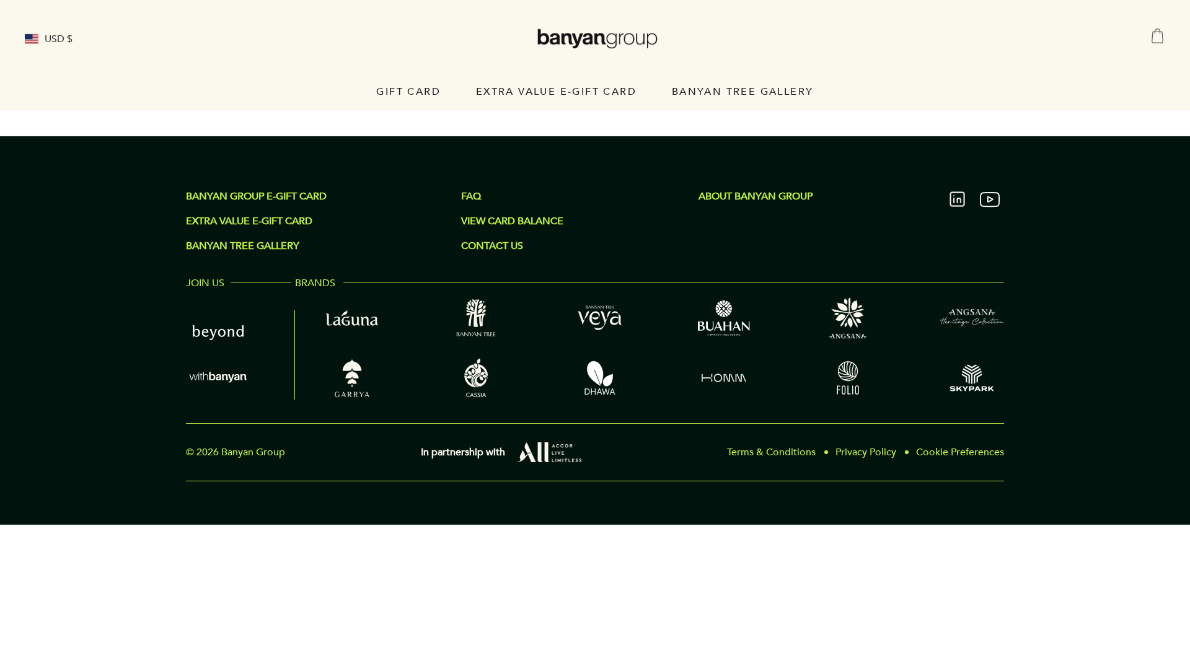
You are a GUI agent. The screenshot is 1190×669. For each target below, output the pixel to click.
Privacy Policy (865, 452)
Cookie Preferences (960, 452)
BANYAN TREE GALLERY (242, 246)
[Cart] (1157, 36)
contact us (492, 246)
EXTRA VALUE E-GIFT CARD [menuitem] (556, 91)
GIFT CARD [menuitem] (408, 91)
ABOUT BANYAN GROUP (756, 196)
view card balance (512, 221)
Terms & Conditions (771, 452)
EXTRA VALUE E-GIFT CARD (249, 221)
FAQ (471, 196)
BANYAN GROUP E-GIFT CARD (256, 196)
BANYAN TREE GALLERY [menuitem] (743, 91)
